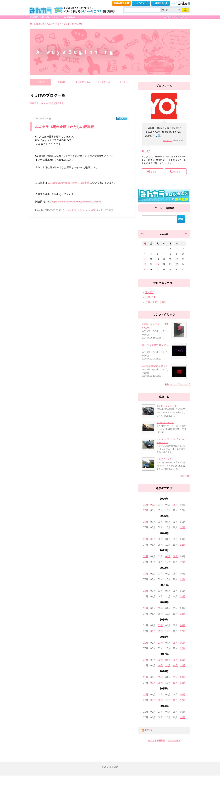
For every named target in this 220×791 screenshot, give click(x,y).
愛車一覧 (185, 476)
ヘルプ (174, 3)
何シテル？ (167, 141)
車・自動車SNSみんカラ (41, 24)
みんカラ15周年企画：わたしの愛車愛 (64, 127)
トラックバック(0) (86, 210)
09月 (160, 631)
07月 (145, 510)
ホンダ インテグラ (165, 422)
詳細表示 (34, 103)
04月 (167, 556)
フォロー (152, 171)
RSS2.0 (148, 730)
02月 (153, 504)
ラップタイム (103, 82)
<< (142, 233)
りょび (146, 151)
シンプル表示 (47, 103)
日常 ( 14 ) (151, 297)
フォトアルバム (82, 82)
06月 (182, 625)
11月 (175, 665)
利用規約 (161, 740)
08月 (153, 631)
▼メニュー (124, 82)
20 (157, 264)
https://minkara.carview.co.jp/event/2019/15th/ (76, 201)
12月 (182, 527)
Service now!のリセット (155, 365)
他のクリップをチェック (177, 384)
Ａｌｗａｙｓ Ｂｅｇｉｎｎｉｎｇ (74, 52)
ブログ (58, 24)
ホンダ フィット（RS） (168, 406)
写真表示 (59, 103)
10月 (167, 631)
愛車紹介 (62, 82)
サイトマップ (174, 740)
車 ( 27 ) (149, 292)
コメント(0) (70, 210)
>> (186, 233)
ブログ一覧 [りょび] (73, 24)
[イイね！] (121, 118)
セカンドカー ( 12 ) (155, 301)
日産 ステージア (164, 459)
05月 (175, 504)
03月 (160, 608)
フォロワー (176, 171)
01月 (145, 504)
